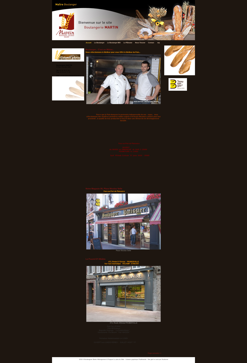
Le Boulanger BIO (114, 42)
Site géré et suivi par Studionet (158, 359)
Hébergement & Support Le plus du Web (111, 359)
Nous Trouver (140, 42)
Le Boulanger (99, 42)
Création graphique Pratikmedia (136, 359)
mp (158, 42)
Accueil (88, 42)
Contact (151, 42)
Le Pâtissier (128, 42)
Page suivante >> (154, 353)
